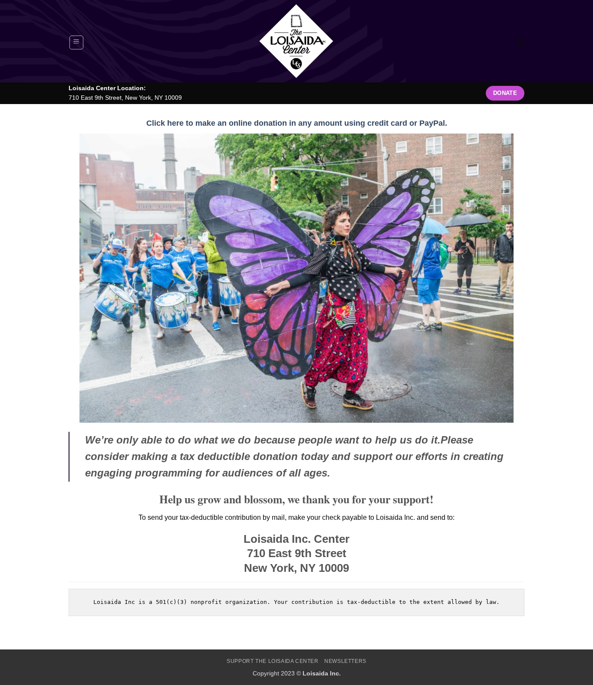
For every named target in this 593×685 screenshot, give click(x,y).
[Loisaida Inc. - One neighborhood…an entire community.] (296, 41)
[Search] (520, 42)
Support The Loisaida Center (273, 661)
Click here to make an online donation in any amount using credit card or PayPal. (296, 123)
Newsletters (345, 661)
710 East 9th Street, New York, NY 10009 (125, 98)
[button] (76, 42)
